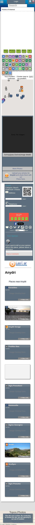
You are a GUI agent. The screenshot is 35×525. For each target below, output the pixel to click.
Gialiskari (13, 307)
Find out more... (18, 522)
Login (3, 524)
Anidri (11, 444)
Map (5, 51)
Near (24, 51)
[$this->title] (18, 266)
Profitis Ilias (14, 346)
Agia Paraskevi (15, 386)
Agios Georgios (16, 425)
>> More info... (25, 299)
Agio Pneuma (15, 484)
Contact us (13, 524)
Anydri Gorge (15, 327)
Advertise (8, 524)
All (29, 51)
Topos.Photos (17, 512)
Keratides (13, 288)
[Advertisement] (17, 29)
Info (18, 51)
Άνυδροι (12, 464)
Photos (12, 51)
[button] (22, 97)
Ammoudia (13, 405)
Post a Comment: (12, 254)
